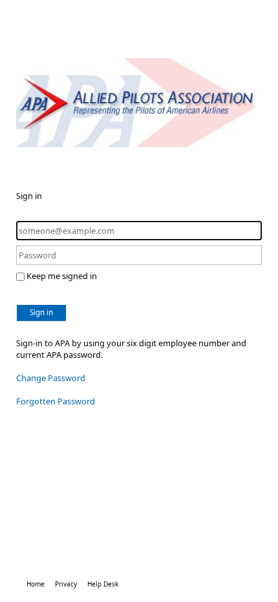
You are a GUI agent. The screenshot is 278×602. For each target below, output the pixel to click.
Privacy (66, 583)
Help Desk (102, 583)
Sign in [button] (41, 312)
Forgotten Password (55, 401)
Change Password (50, 378)
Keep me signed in (62, 276)
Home (36, 583)
